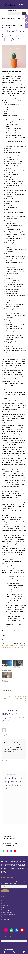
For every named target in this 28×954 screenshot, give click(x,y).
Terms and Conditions (8, 912)
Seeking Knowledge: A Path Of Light (10, 843)
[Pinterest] (26, 26)
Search (14, 952)
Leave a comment (13, 27)
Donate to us (6, 903)
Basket (21, 951)
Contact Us (5, 905)
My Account (5, 907)
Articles (8, 18)
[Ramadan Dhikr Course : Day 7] (7, 663)
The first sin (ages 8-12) (6, 678)
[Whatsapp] (26, 15)
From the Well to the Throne (9, 838)
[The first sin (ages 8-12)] (7, 675)
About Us (5, 900)
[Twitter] (26, 21)
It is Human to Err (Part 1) (8, 697)
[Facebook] (26, 18)
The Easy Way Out (7, 836)
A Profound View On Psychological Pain (20, 697)
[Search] (24, 13)
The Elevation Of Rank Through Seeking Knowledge (14, 841)
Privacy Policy (6, 910)
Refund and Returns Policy (9, 914)
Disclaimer (5, 917)
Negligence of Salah (17, 666)
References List (6, 919)
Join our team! (4, 872)
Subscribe (5, 891)
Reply (3, 761)
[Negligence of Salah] (18, 663)
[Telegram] (26, 23)
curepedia (5, 735)
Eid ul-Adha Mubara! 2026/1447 (9, 845)
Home (4, 18)
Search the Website (12, 10)
